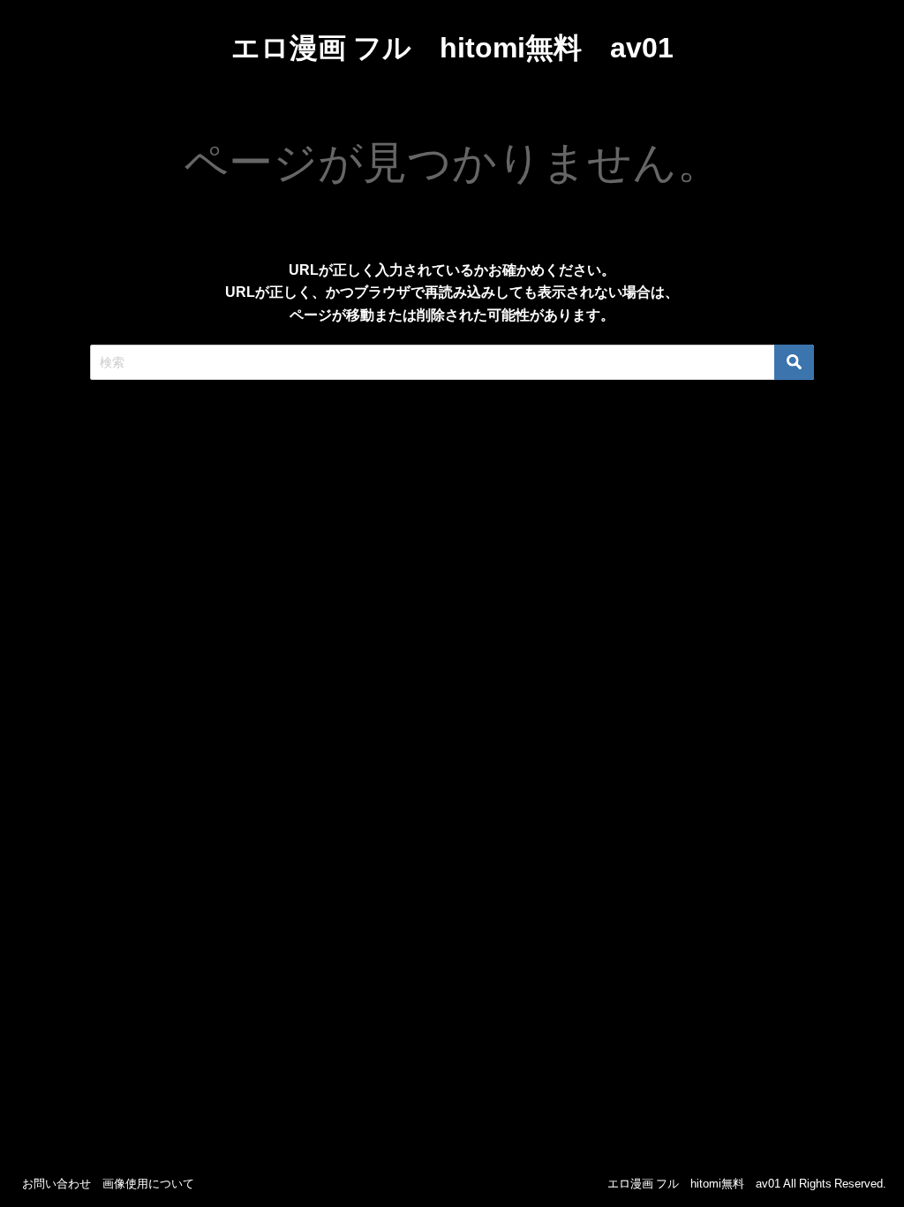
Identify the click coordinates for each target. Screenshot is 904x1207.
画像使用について (148, 1183)
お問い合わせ (56, 1183)
